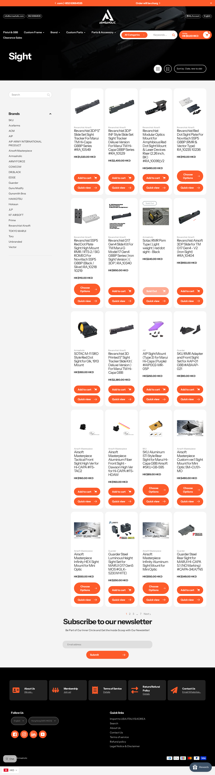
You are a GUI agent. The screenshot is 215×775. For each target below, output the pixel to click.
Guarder (13, 182)
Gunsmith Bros (17, 193)
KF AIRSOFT (16, 214)
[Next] (159, 3)
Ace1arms (14, 125)
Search (114, 723)
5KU (11, 120)
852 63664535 (34, 16)
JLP (11, 209)
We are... (28, 692)
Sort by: (180, 68)
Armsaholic (15, 156)
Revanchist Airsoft (19, 225)
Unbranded (15, 241)
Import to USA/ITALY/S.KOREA (127, 718)
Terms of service (119, 737)
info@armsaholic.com (14, 16)
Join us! (67, 692)
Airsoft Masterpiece (20, 150)
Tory (11, 236)
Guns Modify (16, 188)
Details (106, 692)
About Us (115, 728)
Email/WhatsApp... (191, 692)
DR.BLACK (15, 172)
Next (146, 613)
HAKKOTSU (15, 198)
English (207, 16)
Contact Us (116, 732)
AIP (11, 136)
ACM (12, 130)
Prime (12, 220)
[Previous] (55, 3)
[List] (168, 69)
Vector (13, 247)
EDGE (12, 177)
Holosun (13, 204)
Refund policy (118, 741)
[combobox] (30, 94)
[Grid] (158, 69)
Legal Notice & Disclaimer (125, 746)
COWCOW (15, 166)
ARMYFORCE (17, 161)
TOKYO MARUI (17, 231)
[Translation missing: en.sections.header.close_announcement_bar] (211, 3)
